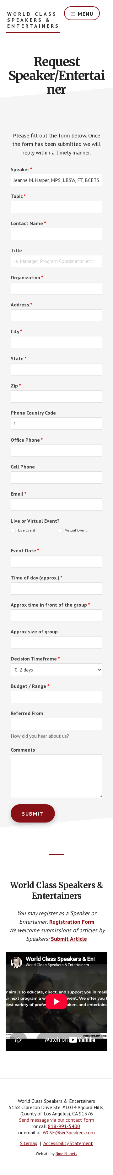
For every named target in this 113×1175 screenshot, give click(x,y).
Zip (16, 385)
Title (16, 250)
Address (21, 304)
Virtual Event (75, 530)
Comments (23, 750)
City (16, 331)
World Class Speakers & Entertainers (33, 20)
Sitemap (28, 1143)
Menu (86, 14)
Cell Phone (23, 466)
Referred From (27, 713)
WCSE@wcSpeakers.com (69, 1132)
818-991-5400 (64, 1126)
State (19, 358)
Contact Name (28, 223)
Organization (27, 277)
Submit (33, 814)
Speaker (21, 169)
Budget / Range (30, 686)
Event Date (25, 550)
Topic (18, 196)
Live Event (26, 530)
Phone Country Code (33, 413)
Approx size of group (34, 631)
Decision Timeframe (35, 658)
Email (18, 494)
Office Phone (27, 440)
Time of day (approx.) (36, 577)
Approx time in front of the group (50, 605)
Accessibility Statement (68, 1143)
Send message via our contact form (56, 1120)
